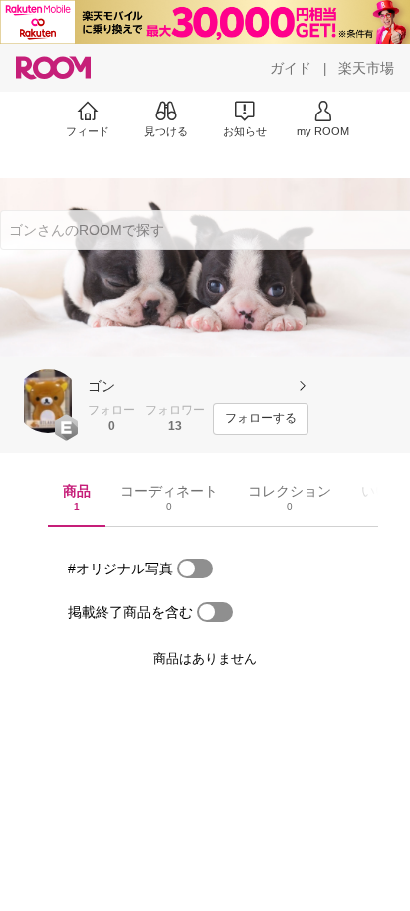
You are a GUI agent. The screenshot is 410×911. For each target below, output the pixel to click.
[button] (48, 401)
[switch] (195, 568)
